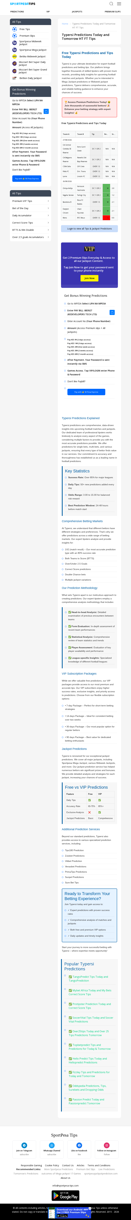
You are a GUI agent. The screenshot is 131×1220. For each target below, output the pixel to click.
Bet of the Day (20, 208)
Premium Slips (113, 11)
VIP (48, 11)
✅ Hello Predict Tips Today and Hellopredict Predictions (88, 1060)
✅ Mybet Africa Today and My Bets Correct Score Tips (90, 992)
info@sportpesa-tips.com (66, 1185)
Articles (80, 1165)
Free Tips (24, 29)
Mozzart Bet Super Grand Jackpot (33, 71)
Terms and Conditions (99, 1165)
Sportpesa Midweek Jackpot (30, 43)
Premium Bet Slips (85, 1169)
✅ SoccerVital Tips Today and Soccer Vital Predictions (91, 1019)
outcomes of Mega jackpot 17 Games (61, 1173)
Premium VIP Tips (22, 201)
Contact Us (68, 1165)
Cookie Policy (52, 1165)
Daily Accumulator (22, 215)
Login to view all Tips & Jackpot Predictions (89, 228)
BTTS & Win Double (23, 229)
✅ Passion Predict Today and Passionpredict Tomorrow (86, 1101)
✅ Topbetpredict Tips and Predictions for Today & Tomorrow (90, 1047)
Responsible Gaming (31, 1165)
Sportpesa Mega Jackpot (32, 49)
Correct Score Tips (22, 222)
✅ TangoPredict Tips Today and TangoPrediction (88, 978)
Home (65, 23)
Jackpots (77, 11)
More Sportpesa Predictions (58, 1169)
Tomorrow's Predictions (25, 1173)
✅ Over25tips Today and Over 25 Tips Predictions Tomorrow (89, 1033)
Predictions (17, 11)
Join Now (89, 278)
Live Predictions (106, 1169)
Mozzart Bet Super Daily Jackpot (32, 63)
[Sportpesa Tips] (69, 1212)
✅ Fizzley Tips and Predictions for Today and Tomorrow (89, 1074)
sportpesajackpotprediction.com (101, 1173)
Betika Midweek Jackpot (32, 56)
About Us (65, 1177)
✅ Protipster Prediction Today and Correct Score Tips (90, 1006)
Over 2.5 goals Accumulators (28, 237)
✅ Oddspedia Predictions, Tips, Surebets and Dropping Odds (87, 1087)
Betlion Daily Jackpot (30, 78)
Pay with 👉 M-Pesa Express (27, 178)
